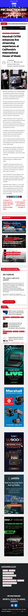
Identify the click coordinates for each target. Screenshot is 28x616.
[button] (11, 20)
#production (10, 66)
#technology (21, 66)
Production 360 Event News (9, 583)
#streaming (15, 66)
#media (14, 64)
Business (12, 570)
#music (18, 64)
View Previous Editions (9, 301)
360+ (5, 570)
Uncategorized (7, 585)
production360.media (16, 611)
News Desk (11, 60)
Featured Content (6, 33)
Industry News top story (15, 254)
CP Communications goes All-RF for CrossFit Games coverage (20, 204)
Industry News (6, 225)
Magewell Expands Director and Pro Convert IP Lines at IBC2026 (13, 257)
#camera (18, 62)
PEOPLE (21, 580)
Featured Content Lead (15, 33)
